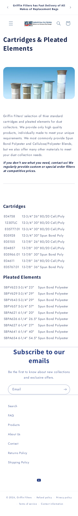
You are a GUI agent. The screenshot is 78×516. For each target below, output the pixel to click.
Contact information (52, 503)
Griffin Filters (24, 497)
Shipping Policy (18, 462)
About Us (14, 434)
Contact (13, 443)
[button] (11, 23)
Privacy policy (64, 497)
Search (12, 406)
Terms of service (28, 503)
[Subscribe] (65, 389)
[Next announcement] (70, 7)
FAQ (11, 415)
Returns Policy (17, 453)
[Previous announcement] (7, 7)
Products (14, 425)
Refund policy (44, 497)
